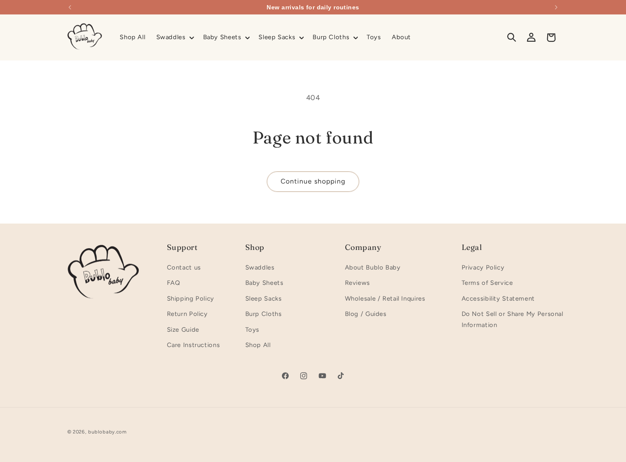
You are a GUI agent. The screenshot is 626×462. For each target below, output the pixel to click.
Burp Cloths (263, 314)
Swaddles (260, 267)
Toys (252, 329)
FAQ (173, 283)
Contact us (184, 267)
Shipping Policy (190, 298)
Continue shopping (313, 181)
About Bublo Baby (373, 267)
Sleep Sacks (263, 298)
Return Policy (187, 314)
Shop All (258, 345)
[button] (174, 37)
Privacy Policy (483, 267)
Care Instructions (193, 345)
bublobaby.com (107, 432)
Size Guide (183, 329)
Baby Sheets (264, 283)
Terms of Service (487, 283)
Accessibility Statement (498, 298)
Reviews (357, 283)
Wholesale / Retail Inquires (385, 298)
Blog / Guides (366, 314)
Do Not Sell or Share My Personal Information (512, 319)
